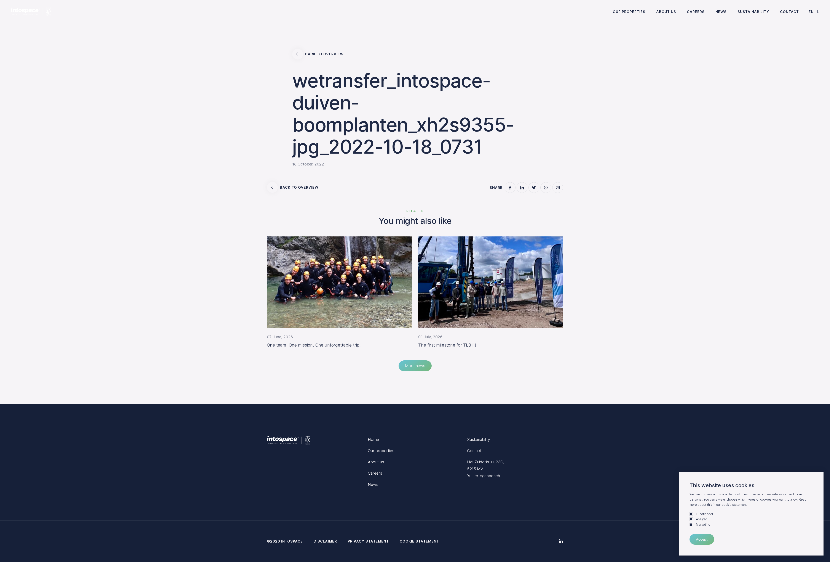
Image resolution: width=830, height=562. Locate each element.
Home (373, 439)
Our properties (629, 12)
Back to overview (324, 54)
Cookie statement (419, 541)
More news (415, 365)
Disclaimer (325, 541)
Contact (789, 12)
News (721, 12)
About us (666, 12)
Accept (702, 539)
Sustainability (753, 12)
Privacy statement (368, 541)
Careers (696, 12)
